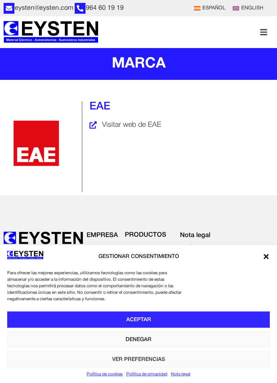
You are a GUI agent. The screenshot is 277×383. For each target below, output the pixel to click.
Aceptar (138, 319)
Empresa (102, 235)
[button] (266, 256)
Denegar (138, 339)
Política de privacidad (146, 374)
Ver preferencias (138, 359)
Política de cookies (105, 374)
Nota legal (180, 374)
